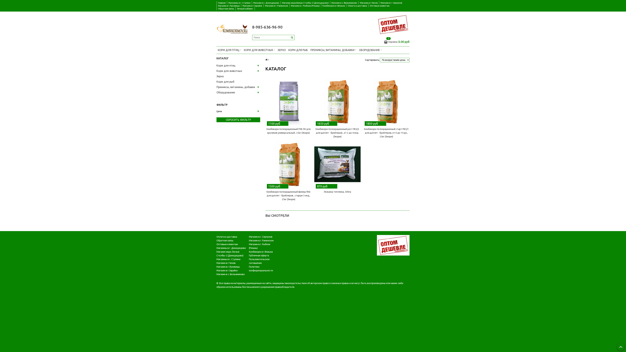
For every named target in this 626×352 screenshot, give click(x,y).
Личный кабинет (245, 8)
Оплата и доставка (357, 6)
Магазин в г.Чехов (369, 3)
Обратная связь (226, 8)
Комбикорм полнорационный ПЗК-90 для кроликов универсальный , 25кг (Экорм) (289, 131)
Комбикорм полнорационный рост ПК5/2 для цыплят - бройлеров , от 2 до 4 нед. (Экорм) (337, 133)
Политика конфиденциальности (261, 268)
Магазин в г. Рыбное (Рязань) (305, 6)
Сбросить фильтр (238, 119)
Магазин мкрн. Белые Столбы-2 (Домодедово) (229, 253)
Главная (222, 3)
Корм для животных (259, 50)
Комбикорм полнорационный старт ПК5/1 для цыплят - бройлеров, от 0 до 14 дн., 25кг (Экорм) (386, 133)
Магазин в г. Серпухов (391, 3)
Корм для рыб (298, 50)
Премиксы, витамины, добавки (332, 50)
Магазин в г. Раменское (276, 6)
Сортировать (372, 60)
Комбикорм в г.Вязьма (333, 6)
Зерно (282, 50)
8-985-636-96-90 (267, 27)
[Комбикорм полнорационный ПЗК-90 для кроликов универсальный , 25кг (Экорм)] (288, 101)
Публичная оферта (259, 255)
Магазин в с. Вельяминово (344, 3)
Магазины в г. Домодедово (231, 248)
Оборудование (369, 50)
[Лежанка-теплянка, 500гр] (337, 164)
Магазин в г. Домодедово (266, 3)
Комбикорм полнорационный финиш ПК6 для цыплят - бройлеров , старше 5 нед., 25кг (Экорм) (288, 196)
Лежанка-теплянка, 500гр (337, 192)
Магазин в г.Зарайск (252, 6)
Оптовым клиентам (379, 6)
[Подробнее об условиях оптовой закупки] (393, 24)
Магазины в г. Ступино (239, 3)
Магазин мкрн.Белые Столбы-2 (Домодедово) (305, 3)
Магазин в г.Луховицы (229, 6)
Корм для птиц (229, 50)
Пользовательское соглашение (259, 261)
